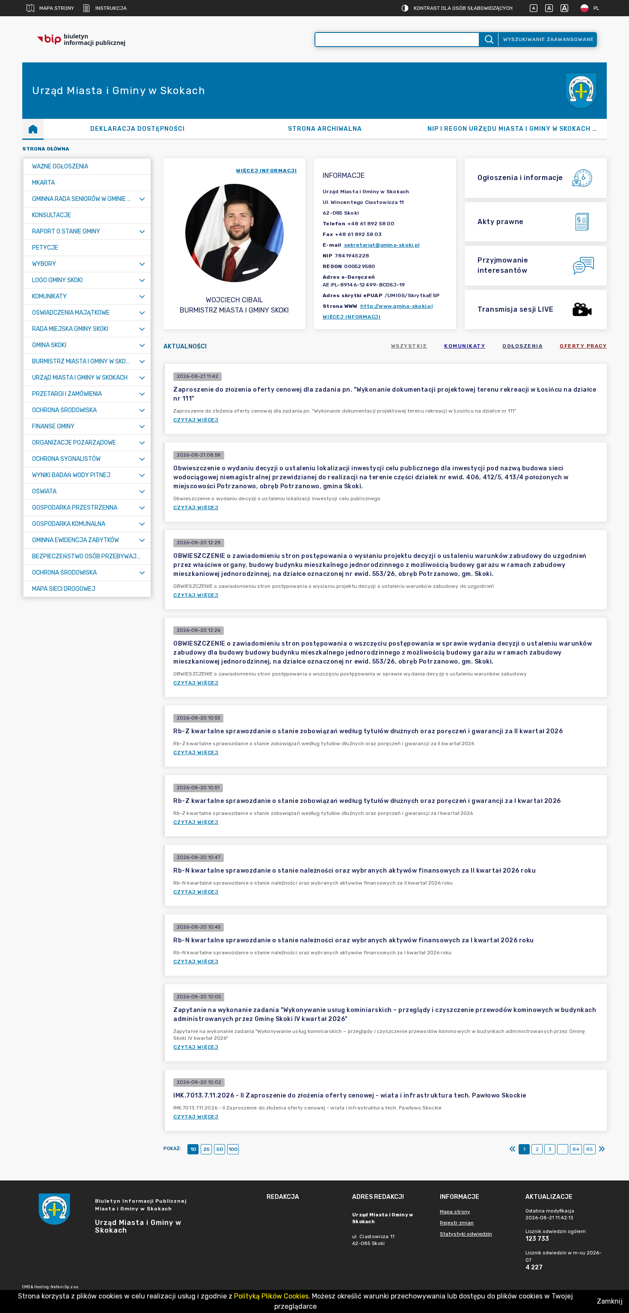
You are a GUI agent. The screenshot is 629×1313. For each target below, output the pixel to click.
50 (220, 1149)
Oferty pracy (583, 346)
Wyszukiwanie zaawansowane (548, 39)
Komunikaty (464, 346)
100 (232, 1149)
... (563, 1149)
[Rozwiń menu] (142, 199)
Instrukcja (111, 8)
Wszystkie (409, 346)
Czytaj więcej (196, 420)
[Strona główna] (33, 129)
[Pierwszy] (512, 1149)
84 (576, 1149)
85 (589, 1149)
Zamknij (610, 1301)
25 (206, 1149)
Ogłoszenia (522, 346)
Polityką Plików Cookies (271, 1296)
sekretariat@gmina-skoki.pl (382, 245)
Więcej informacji (352, 317)
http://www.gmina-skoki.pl (396, 306)
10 (193, 1149)
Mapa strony (56, 8)
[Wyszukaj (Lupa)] (488, 39)
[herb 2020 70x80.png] (581, 91)
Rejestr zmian (457, 1223)
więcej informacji (266, 171)
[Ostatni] (601, 1149)
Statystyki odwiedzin (466, 1234)
